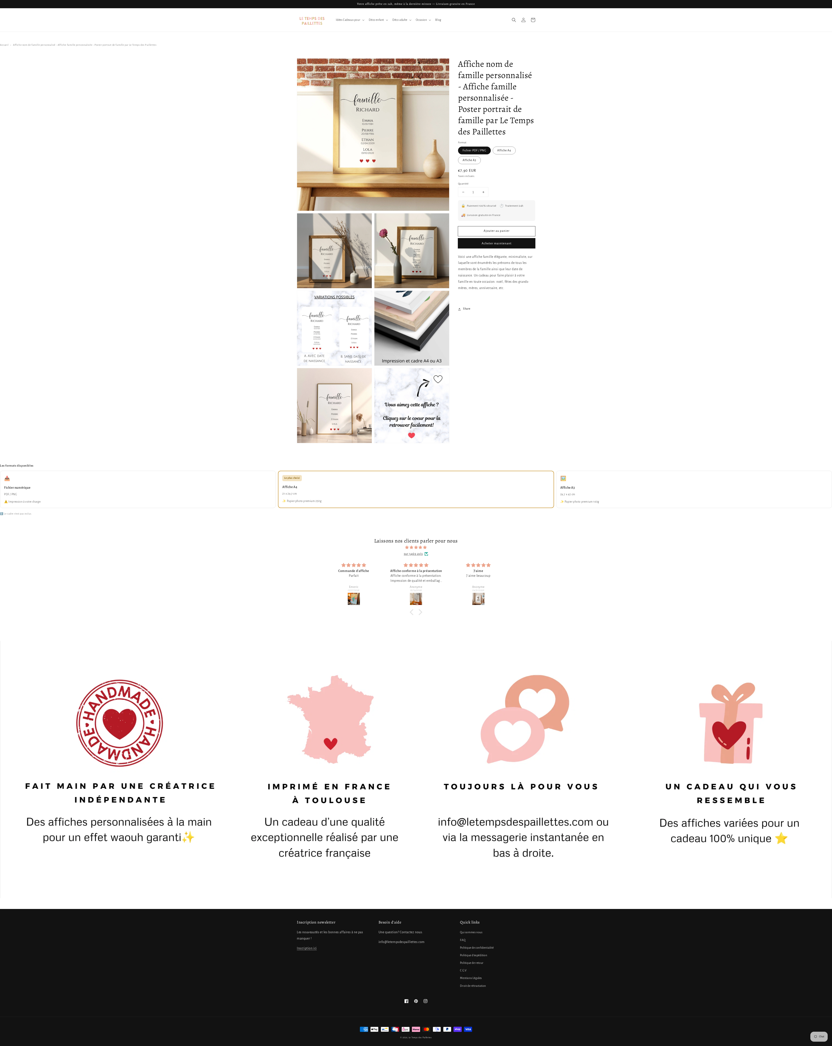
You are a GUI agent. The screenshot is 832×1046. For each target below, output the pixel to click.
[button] (514, 20)
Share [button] (466, 309)
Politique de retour (471, 962)
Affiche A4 (504, 150)
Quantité (463, 183)
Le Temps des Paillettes (420, 1037)
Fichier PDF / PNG (474, 150)
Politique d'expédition (473, 955)
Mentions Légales (471, 978)
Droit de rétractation (473, 985)
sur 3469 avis (413, 554)
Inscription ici (307, 948)
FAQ (462, 940)
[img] (416, 547)
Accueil (4, 45)
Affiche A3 (469, 160)
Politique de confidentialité (477, 947)
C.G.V (463, 970)
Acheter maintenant (497, 243)
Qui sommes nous (471, 932)
